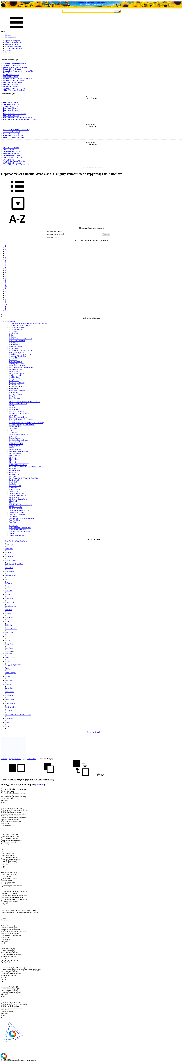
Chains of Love (14, 358)
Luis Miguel (9, 648)
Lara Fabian (9, 568)
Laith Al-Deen (10, 703)
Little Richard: (10, 322)
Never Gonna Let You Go (18, 465)
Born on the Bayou (15, 346)
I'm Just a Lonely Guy (16, 411)
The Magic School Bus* (17, 514)
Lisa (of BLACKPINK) (13, 665)
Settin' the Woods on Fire (17, 495)
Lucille (11, 447)
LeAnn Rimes (10, 696)
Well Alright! (13, 526)
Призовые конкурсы (12, 41)
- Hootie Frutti (12, 163)
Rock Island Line (15, 486)
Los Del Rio (9, 617)
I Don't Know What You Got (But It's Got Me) (25, 402)
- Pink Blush (11, 155)
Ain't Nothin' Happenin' (17, 327)
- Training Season (12, 82)
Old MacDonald (14, 470)
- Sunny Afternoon (17, 118)
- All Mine (19, 119)
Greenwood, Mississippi (17, 390)
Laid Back (8, 711)
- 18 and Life (11, 104)
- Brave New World (13, 137)
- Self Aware (12, 69)
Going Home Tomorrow (17, 379)
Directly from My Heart (17, 365)
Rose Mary (13, 488)
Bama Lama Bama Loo (17, 341)
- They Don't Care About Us (19, 78)
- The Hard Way (16, 67)
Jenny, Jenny (13, 428)
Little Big (8, 613)
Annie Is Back (14, 333)
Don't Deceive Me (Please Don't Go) (21, 367)
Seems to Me (13, 491)
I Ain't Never (13, 400)
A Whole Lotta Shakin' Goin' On (20, 325)
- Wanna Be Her (10, 102)
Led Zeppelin (9, 571)
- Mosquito (8, 159)
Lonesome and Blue (16, 444)
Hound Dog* (13, 396)
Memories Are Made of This (18, 451)
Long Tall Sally (14, 446)
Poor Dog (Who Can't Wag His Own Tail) (23, 478)
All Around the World (16, 329)
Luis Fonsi (8, 591)
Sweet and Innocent (16, 509)
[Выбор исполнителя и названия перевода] (17, 193)
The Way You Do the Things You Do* (22, 518)
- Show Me (11, 116)
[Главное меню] (17, 29)
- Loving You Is (11, 132)
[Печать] (98, 775)
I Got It (11, 405)
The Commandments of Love (19, 510)
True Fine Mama (14, 520)
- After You (10, 106)
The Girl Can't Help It (16, 512)
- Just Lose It (10, 84)
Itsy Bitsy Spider (14, 426)
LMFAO (8, 669)
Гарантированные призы (14, 42)
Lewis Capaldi (10, 657)
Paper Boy (12, 476)
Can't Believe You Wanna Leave (20, 354)
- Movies (12, 151)
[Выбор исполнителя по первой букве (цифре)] (17, 226)
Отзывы (8, 50)
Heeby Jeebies (14, 392)
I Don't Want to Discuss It (18, 404)
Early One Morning (15, 369)
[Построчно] (49, 775)
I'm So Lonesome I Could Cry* (19, 413)
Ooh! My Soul (14, 474)
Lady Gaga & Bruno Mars (14, 564)
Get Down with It (15, 375)
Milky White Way (15, 455)
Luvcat (7, 594)
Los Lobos (8, 654)
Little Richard (31, 759)
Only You (12, 472)
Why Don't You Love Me (17, 530)
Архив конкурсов (11, 44)
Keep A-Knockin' (15, 438)
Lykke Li (8, 636)
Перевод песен (10, 37)
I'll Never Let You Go (16, 407)
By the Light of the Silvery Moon (20, 350)
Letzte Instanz (9, 692)
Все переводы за (93, 167)
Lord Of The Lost (11, 629)
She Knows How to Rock (18, 499)
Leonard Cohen (10, 575)
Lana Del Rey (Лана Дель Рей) (16, 541)
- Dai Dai (14, 63)
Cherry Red (13, 360)
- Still (14, 161)
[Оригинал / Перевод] (81, 775)
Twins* (11, 524)
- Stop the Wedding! (11, 153)
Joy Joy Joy (13, 432)
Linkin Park (9, 545)
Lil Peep (8, 552)
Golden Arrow (14, 381)
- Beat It (12, 73)
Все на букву (94, 732)
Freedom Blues (14, 371)
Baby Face (13, 337)
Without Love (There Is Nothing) (20, 531)
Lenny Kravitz (10, 602)
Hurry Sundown (14, 398)
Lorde (7, 621)
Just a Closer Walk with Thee (19, 434)
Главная (8, 35)
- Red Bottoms (11, 148)
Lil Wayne (8, 583)
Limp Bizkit (9, 556)
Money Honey (14, 459)
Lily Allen (8, 684)
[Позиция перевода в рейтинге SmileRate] (102, 775)
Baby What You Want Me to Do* (20, 339)
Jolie (10, 430)
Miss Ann (12, 457)
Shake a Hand (14, 497)
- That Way (11, 134)
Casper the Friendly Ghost (18, 356)
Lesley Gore (9, 688)
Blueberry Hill (14, 343)
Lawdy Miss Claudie (16, 442)
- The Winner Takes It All (14, 90)
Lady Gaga (9, 549)
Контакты (8, 52)
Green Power (13, 388)
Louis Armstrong (10, 560)
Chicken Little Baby (16, 362)
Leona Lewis (9, 699)
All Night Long (14, 331)
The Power (13, 516)
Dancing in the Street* (16, 364)
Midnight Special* (15, 453)
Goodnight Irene (14, 385)
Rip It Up (12, 484)
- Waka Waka (18, 71)
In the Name (13, 421)
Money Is (12, 461)
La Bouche (8, 718)
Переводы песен (15, 759)
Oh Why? (12, 468)
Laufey (7, 722)
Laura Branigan (10, 673)
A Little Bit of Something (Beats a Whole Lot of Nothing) (28, 323)
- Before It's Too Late (16, 165)
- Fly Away (11, 110)
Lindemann (9, 598)
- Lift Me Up (11, 112)
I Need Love (13, 415)
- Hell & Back (13, 157)
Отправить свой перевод (14, 48)
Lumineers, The (10, 707)
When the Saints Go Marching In (20, 528)
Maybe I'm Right (15, 449)
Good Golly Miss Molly (17, 383)
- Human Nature (14, 88)
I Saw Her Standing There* (18, 417)
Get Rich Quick (14, 377)
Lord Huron (9, 633)
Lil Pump (8, 676)
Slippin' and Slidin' (15, 507)
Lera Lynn (8, 680)
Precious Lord (14, 480)
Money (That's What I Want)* (19, 463)
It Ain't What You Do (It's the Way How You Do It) (26, 423)
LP (6, 579)
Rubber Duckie (14, 489)
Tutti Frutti (12, 522)
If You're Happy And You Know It (20, 419)
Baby (11, 335)
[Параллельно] (17, 775)
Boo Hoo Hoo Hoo (15, 344)
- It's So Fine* (13, 135)
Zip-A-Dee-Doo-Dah (16, 535)
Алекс (40, 784)
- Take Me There (11, 75)
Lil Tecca (8, 726)
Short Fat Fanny (14, 503)
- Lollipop (9, 150)
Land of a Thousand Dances (18, 440)
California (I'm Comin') (17, 352)
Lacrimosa (8, 610)
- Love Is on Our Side (14, 114)
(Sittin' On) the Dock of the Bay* (20, 505)
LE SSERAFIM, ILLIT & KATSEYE (18, 715)
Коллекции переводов (13, 46)
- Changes (10, 108)
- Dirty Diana (13, 80)
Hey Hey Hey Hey (15, 394)
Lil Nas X (8, 587)
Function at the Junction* (17, 373)
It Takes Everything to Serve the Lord (22, 425)
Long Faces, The (10, 606)
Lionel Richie (9, 644)
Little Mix (8, 625)
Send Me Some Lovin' (16, 493)
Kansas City (13, 436)
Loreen (7, 661)
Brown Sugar (13, 348)
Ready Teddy (13, 482)
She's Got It (13, 501)
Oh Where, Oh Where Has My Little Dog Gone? (25, 467)
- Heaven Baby (16, 130)
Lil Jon (7, 640)
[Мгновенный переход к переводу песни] (17, 210)
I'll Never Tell (14, 409)
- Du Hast (10, 77)
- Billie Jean (13, 65)
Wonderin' (12, 533)
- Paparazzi (11, 86)
